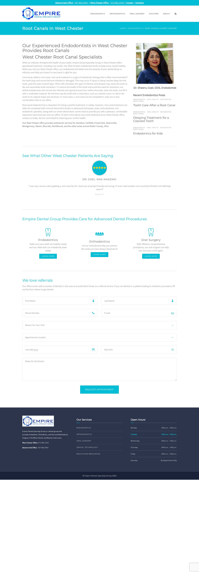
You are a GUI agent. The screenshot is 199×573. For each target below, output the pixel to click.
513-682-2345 (43, 443)
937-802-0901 (43, 447)
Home (123, 28)
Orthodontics (117, 14)
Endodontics (98, 14)
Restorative (165, 99)
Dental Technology (87, 447)
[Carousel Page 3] (101, 201)
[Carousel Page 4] (104, 201)
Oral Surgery (137, 14)
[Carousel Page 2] (98, 201)
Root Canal (138, 101)
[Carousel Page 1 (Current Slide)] (94, 201)
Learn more (48, 256)
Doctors (154, 14)
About (166, 14)
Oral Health (153, 99)
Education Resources (88, 454)
